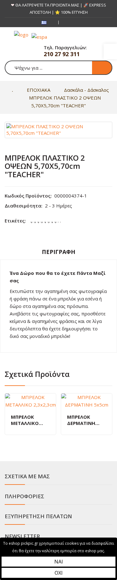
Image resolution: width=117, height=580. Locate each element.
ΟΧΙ (59, 572)
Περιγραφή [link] (58, 252)
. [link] (30, 220)
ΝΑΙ (58, 561)
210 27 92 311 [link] (62, 54)
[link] (110, 51)
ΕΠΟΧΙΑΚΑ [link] (38, 90)
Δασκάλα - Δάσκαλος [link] (86, 90)
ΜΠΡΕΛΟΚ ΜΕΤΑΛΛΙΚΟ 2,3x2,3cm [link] (25, 420)
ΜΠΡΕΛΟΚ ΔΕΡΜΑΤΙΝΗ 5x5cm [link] (81, 420)
